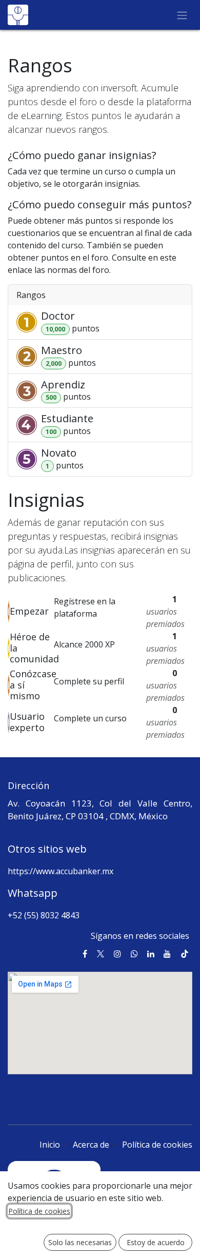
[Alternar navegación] (182, 15)
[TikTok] (184, 954)
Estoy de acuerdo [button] (156, 1242)
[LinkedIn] (150, 954)
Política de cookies (157, 1144)
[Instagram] (117, 954)
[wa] (134, 954)
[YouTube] (167, 954)
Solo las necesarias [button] (80, 1242)
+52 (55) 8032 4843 (43, 915)
